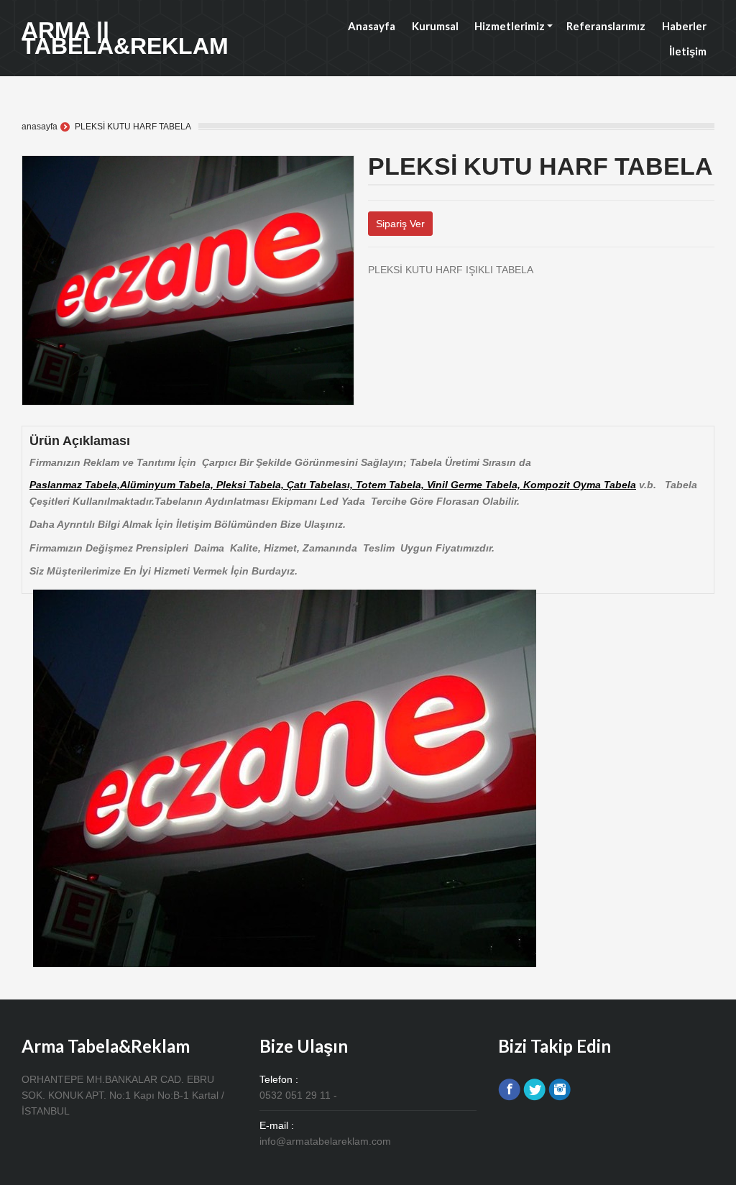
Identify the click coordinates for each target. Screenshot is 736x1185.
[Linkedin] (406, 289)
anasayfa (40, 127)
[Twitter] (372, 289)
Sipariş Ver (400, 223)
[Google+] (395, 289)
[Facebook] (383, 289)
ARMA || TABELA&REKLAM (125, 38)
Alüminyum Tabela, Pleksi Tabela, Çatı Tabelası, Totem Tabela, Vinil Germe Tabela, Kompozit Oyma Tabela (378, 484)
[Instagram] (559, 1090)
